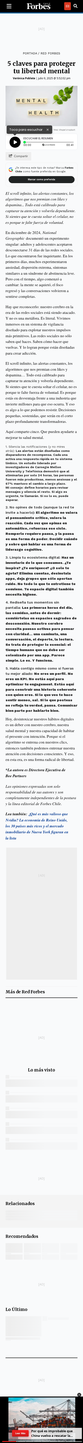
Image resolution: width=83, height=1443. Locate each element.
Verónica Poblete (24, 78)
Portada (30, 53)
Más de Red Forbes (25, 991)
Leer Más (20, 1433)
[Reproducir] (15, 142)
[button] (79, 1395)
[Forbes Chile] (38, 6)
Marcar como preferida (41, 179)
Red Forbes (50, 53)
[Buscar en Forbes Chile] (75, 6)
